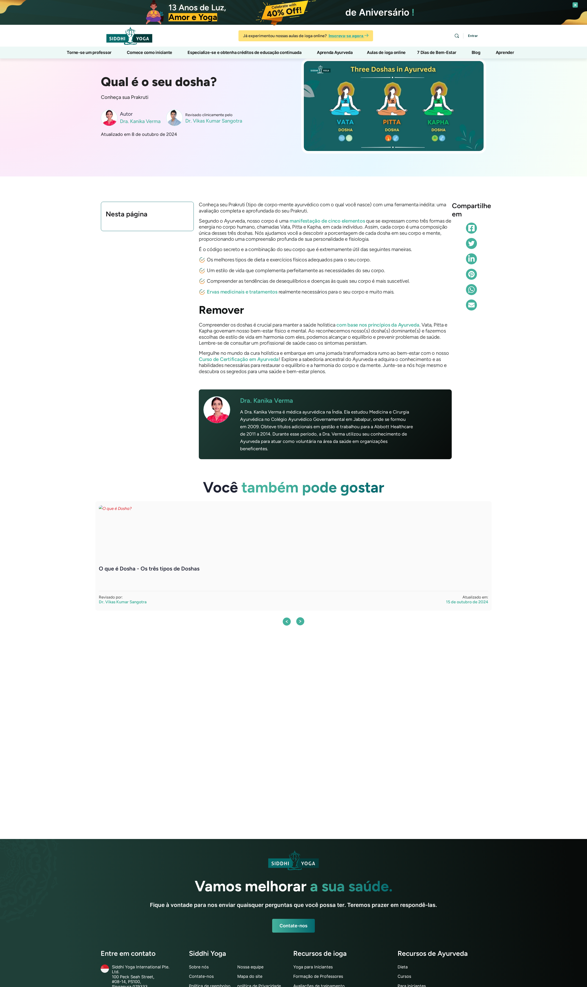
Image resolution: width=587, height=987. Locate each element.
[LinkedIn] (471, 258)
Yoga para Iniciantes (313, 967)
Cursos (404, 976)
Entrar (473, 36)
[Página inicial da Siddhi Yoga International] (293, 860)
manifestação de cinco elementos (327, 221)
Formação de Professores (318, 976)
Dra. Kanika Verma (140, 121)
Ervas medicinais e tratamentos (242, 292)
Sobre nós (199, 967)
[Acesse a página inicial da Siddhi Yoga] (129, 35)
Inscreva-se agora (346, 35)
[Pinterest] (471, 274)
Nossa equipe (250, 967)
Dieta (403, 967)
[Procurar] (456, 36)
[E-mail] (471, 304)
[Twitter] (471, 243)
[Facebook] (471, 228)
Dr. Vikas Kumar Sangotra (213, 121)
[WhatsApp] (471, 289)
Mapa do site (249, 976)
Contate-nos (293, 925)
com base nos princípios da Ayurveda (377, 325)
